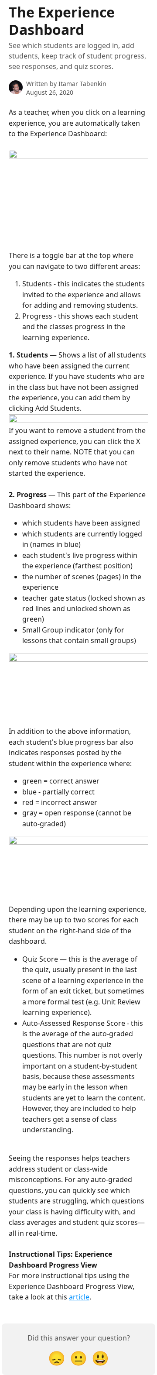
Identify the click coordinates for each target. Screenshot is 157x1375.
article (79, 1297)
